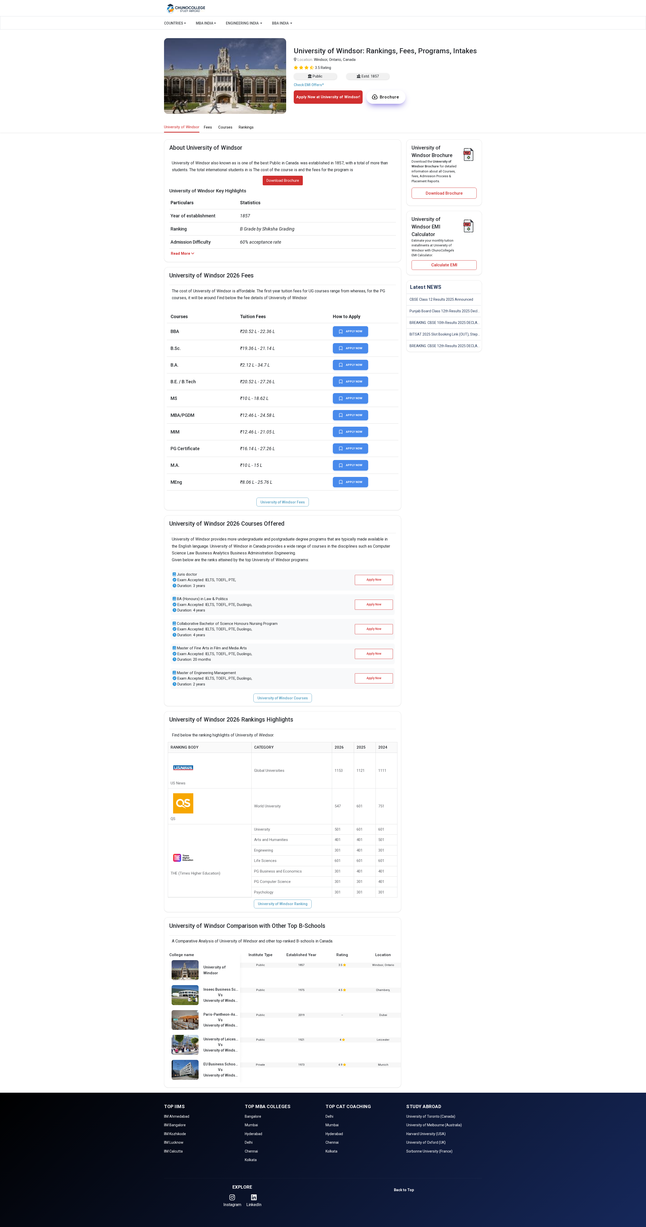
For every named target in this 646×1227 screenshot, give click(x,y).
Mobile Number (282, 63)
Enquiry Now (323, 151)
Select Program (282, 106)
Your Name (279, 42)
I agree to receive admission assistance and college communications (318, 134)
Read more (285, 139)
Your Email (278, 85)
